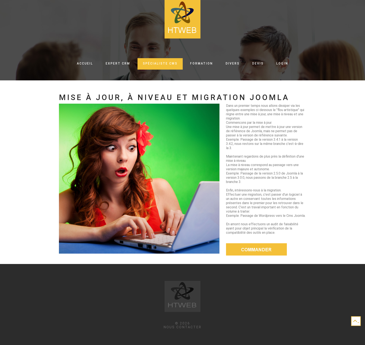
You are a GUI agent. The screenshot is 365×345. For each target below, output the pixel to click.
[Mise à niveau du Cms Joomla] (256, 249)
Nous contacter (182, 327)
